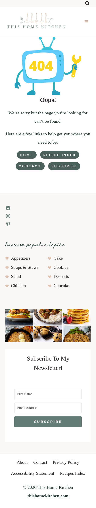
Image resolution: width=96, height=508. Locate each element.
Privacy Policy (66, 462)
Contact (40, 462)
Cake (58, 258)
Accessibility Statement (32, 473)
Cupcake (61, 285)
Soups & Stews (24, 267)
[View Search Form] (87, 3)
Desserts (61, 276)
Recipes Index (72, 473)
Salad (16, 276)
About (22, 462)
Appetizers (21, 258)
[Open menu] (86, 21)
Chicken (18, 285)
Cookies (61, 267)
